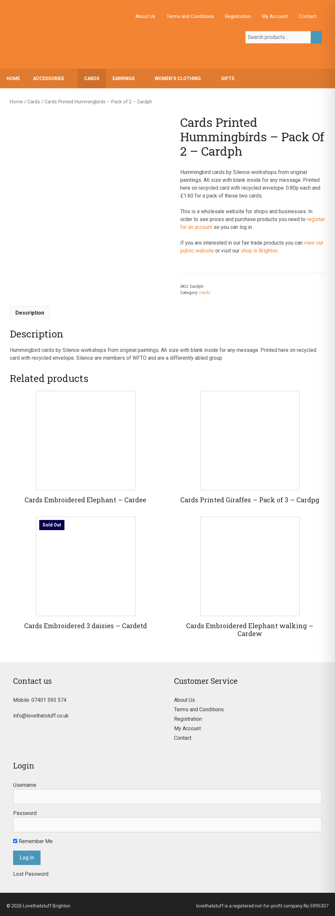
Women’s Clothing (178, 78)
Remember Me (35, 841)
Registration (238, 16)
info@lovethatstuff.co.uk (41, 716)
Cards (91, 78)
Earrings (124, 78)
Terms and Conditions (190, 16)
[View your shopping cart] (326, 78)
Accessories (48, 78)
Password (25, 813)
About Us (145, 16)
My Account (275, 16)
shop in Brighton (259, 251)
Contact (307, 16)
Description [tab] (29, 313)
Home (13, 78)
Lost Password (30, 874)
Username (24, 785)
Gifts (228, 78)
